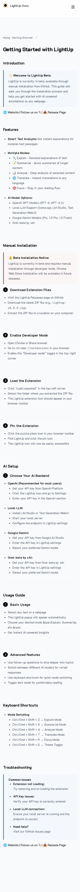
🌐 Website (11, 112)
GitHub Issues (34, 831)
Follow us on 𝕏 (31, 112)
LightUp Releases (31, 297)
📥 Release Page (54, 112)
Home (6, 37)
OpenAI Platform (52, 488)
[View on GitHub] (74, 24)
